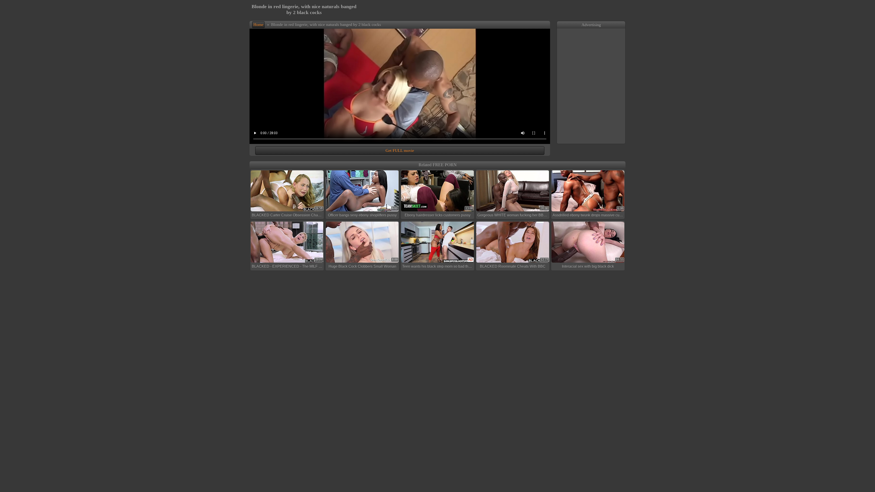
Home (258, 24)
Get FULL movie (400, 150)
